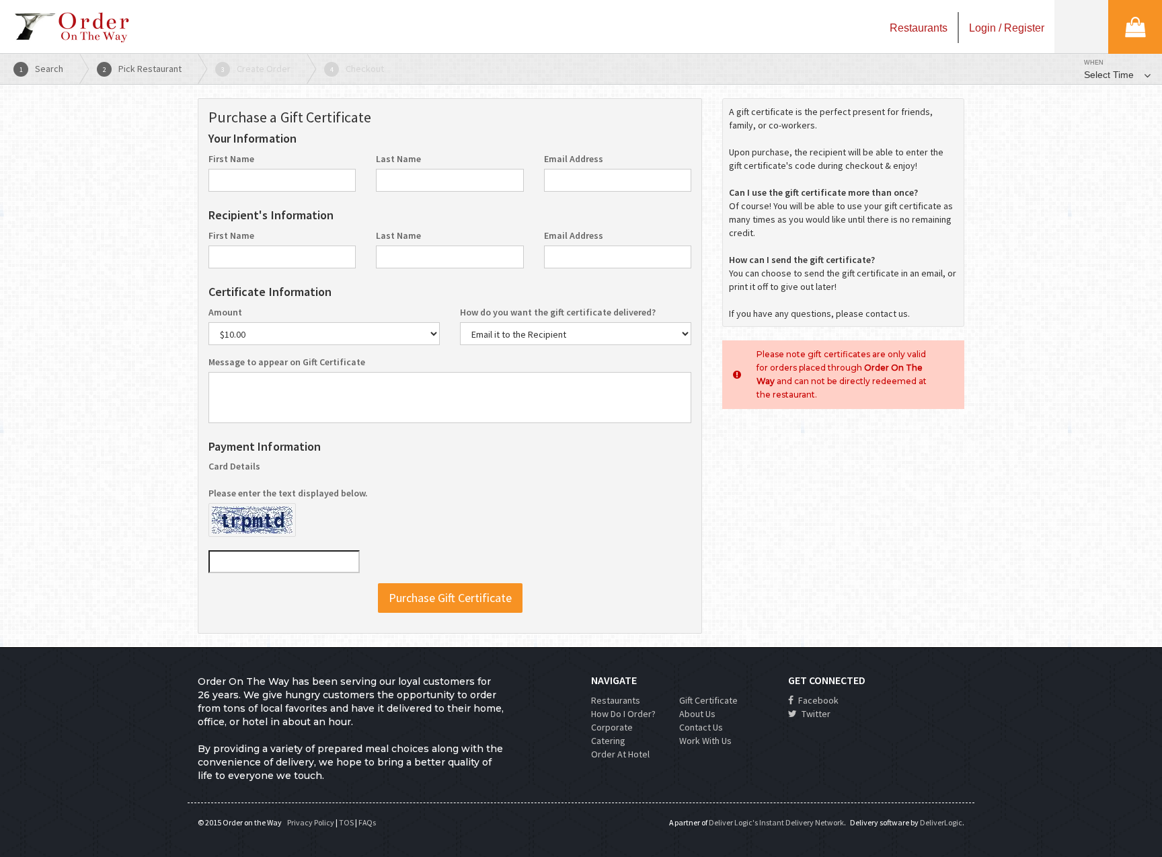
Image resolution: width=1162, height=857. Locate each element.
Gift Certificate (708, 700)
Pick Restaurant (142, 69)
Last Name (398, 159)
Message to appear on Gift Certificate (286, 362)
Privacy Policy (310, 822)
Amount (225, 312)
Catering (608, 741)
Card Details (234, 466)
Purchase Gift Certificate (450, 597)
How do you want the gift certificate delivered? (558, 312)
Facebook (817, 700)
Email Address (573, 159)
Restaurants (615, 700)
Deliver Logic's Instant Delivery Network (776, 822)
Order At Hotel (620, 754)
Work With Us (705, 741)
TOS (346, 822)
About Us (697, 714)
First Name (231, 159)
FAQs (367, 822)
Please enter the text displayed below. (288, 493)
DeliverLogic (941, 822)
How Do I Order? (623, 714)
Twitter (815, 714)
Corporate (612, 727)
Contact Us (701, 727)
